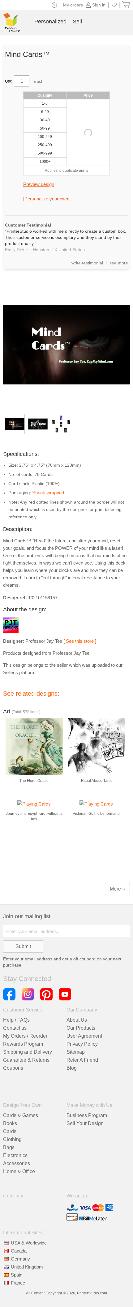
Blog (71, 1068)
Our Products (80, 1028)
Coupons (13, 1068)
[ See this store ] (79, 641)
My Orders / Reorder (25, 1036)
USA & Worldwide (29, 1242)
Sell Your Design (85, 1123)
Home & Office (19, 1171)
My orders (73, 4)
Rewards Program (23, 1044)
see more (118, 262)
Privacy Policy (82, 1044)
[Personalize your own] (46, 198)
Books (10, 1123)
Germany (20, 1258)
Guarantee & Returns (26, 1060)
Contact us (15, 1028)
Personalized (50, 21)
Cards (9, 1131)
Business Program (86, 1115)
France (18, 1282)
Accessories (16, 1163)
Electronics (15, 1155)
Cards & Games (20, 1115)
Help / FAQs (16, 1020)
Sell (77, 21)
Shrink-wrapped (48, 492)
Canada (19, 1250)
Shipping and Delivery (27, 1052)
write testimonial (87, 262)
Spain (16, 1274)
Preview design (38, 184)
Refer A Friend (82, 1060)
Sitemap (75, 1052)
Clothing (12, 1139)
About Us (76, 1020)
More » (117, 888)
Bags (9, 1147)
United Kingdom (27, 1266)
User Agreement (84, 1036)
